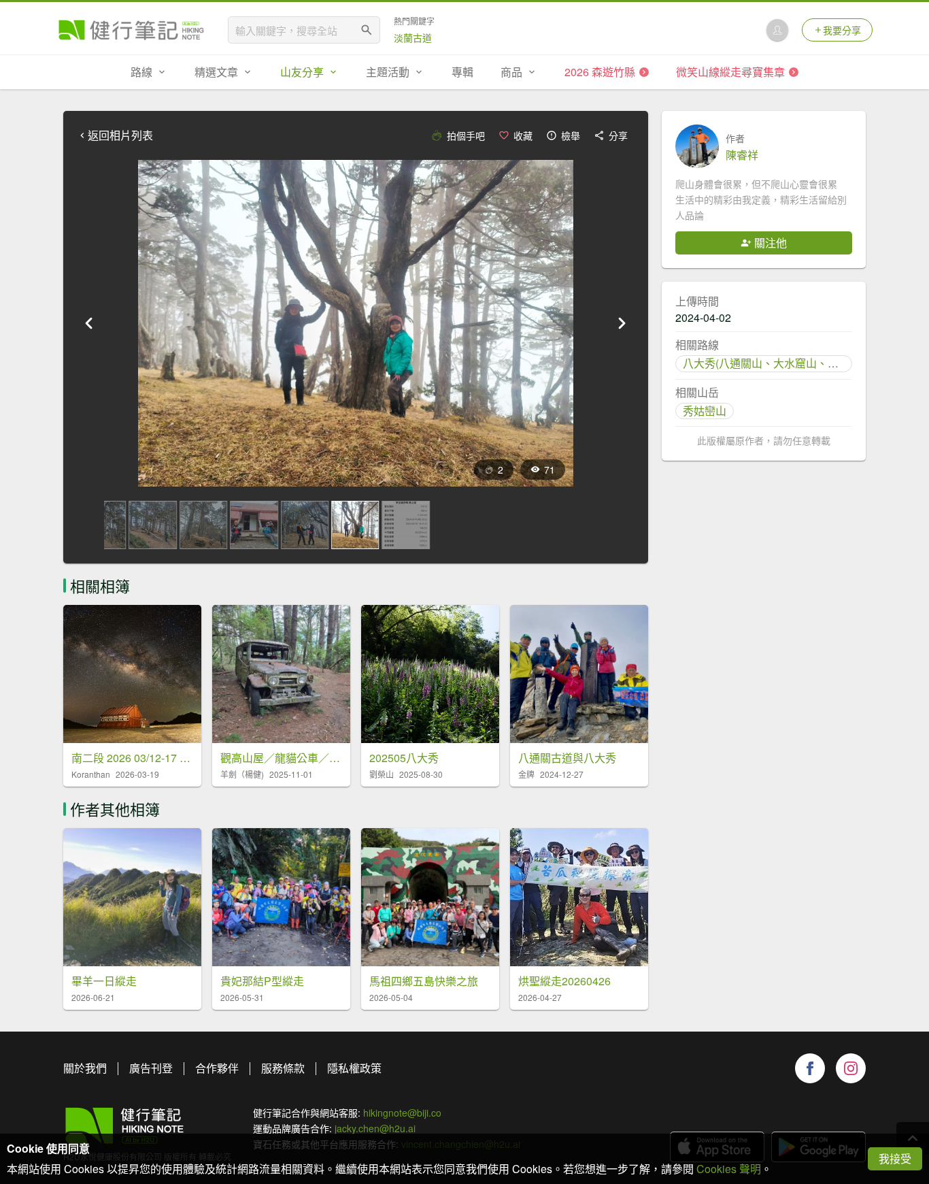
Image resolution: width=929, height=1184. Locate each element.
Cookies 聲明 (728, 1169)
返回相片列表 (120, 135)
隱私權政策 (354, 1068)
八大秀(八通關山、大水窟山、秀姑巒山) (779, 363)
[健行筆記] (131, 30)
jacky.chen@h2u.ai (375, 1128)
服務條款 (283, 1068)
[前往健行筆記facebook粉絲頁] (810, 1068)
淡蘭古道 (413, 37)
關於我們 (85, 1068)
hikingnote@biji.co (402, 1112)
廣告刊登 (151, 1068)
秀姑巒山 (704, 410)
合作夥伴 (217, 1068)
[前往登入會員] (777, 30)
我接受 (895, 1158)
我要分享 (842, 30)
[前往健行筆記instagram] (851, 1068)
